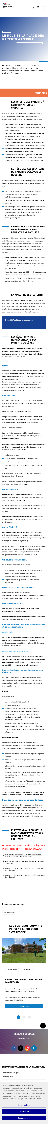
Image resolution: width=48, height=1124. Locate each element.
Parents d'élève (9, 912)
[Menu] (43, 7)
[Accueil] (8, 6)
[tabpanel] (24, 974)
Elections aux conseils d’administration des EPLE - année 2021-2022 (24, 862)
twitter (20, 1048)
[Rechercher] (33, 7)
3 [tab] (29, 1017)
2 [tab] (24, 1017)
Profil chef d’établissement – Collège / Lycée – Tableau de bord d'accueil (25, 869)
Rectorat (27, 970)
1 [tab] (18, 1017)
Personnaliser (24, 1105)
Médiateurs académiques (10, 1073)
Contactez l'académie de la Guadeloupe (23, 1067)
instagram (27, 1048)
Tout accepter (24, 1118)
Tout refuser (24, 1111)
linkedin (34, 1048)
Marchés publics (7, 1077)
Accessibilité (38, 7)
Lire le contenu (24, 1006)
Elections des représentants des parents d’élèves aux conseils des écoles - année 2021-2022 (23, 856)
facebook (14, 1048)
